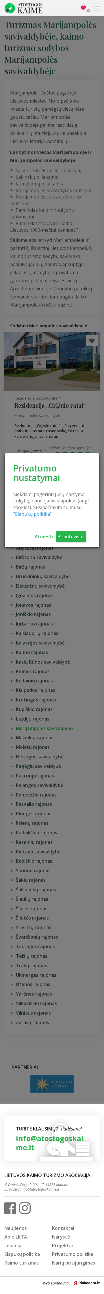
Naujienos (15, 1228)
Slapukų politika (22, 1254)
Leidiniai (13, 1245)
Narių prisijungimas (73, 1263)
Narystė (61, 1237)
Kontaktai (63, 1228)
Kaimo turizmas (21, 1263)
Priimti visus (71, 536)
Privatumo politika (72, 1254)
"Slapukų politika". (33, 514)
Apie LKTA (15, 1237)
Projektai (62, 1245)
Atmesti (44, 536)
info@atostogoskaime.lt (49, 1142)
